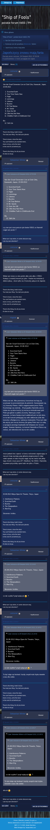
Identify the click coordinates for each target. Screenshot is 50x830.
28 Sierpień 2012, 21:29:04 (10, 722)
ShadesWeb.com (31, 827)
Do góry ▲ (33, 820)
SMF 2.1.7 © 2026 (19, 825)
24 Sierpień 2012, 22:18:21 (10, 326)
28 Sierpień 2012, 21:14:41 (10, 489)
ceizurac (14, 71)
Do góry (5, 806)
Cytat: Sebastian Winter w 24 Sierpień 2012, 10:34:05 (24, 261)
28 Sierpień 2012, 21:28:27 (10, 621)
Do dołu (5, 64)
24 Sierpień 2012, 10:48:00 (10, 256)
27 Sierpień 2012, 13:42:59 (10, 449)
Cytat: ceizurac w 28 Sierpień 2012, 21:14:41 (21, 564)
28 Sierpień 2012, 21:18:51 (10, 558)
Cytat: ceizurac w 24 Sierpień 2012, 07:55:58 (21, 174)
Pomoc (16, 820)
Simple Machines (31, 825)
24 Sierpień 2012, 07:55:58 (13, 79)
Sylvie (34, 44)
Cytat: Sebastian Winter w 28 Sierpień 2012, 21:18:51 (24, 627)
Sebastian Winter (18, 160)
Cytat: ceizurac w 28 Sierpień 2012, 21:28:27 (21, 728)
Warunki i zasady (24, 820)
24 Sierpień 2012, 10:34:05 (10, 168)
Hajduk (13, 317)
